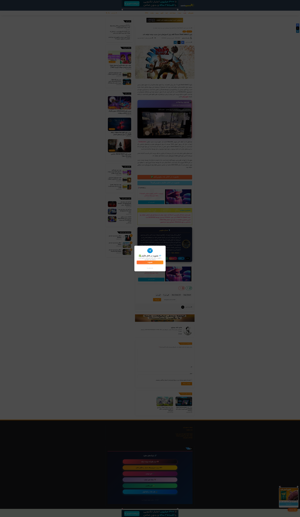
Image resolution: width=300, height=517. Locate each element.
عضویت (150, 262)
